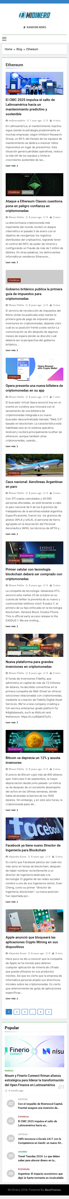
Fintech (9, 1070)
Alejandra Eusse (17, 856)
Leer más (11, 165)
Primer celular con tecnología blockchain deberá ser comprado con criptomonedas (34, 574)
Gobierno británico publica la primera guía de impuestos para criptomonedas (34, 294)
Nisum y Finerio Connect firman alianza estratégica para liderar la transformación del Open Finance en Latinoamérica (34, 1080)
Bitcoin (13, 555)
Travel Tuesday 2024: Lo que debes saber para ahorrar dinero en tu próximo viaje (39, 1160)
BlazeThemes (53, 1189)
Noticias (27, 192)
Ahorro (22, 1151)
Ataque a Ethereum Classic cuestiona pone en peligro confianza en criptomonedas (34, 206)
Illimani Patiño (16, 217)
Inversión (14, 653)
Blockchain (26, 555)
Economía (24, 1169)
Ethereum (14, 91)
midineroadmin (17, 120)
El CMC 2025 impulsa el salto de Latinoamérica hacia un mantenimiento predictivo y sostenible (40, 1125)
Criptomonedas (45, 555)
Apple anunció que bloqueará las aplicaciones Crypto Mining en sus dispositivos (32, 942)
